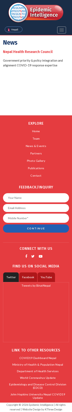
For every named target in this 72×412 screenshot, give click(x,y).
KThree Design (53, 409)
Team (36, 138)
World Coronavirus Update (38, 377)
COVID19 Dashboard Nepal (37, 358)
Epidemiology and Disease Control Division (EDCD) (37, 386)
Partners (36, 153)
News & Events (36, 146)
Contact (36, 175)
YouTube (46, 277)
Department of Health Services (38, 371)
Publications (36, 168)
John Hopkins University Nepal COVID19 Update (37, 396)
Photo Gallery (36, 160)
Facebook (28, 277)
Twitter (11, 277)
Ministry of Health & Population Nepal (37, 364)
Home (36, 131)
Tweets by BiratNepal (36, 285)
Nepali (14, 29)
